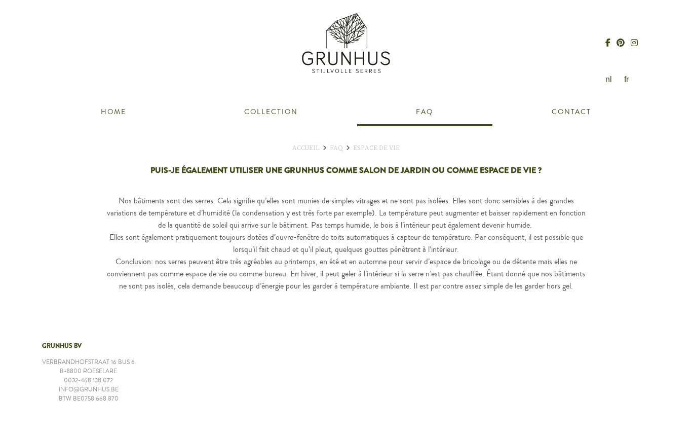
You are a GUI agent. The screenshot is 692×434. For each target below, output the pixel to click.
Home (113, 112)
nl (608, 79)
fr (626, 79)
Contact (571, 112)
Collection (271, 112)
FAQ (425, 112)
